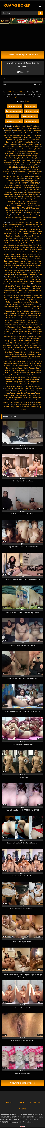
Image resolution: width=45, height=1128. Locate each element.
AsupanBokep (31, 128)
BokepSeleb (26, 158)
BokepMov (27, 156)
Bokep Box (35, 133)
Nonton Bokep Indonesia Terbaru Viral (17, 306)
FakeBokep (8, 174)
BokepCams (35, 140)
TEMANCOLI (8, 210)
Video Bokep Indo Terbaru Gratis (15, 397)
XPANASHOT (34, 217)
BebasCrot (27, 130)
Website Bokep (35, 215)
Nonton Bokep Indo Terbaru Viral (15, 290)
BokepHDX (15, 144)
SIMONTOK (16, 208)
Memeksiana (35, 187)
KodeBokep (26, 185)
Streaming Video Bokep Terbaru (23, 391)
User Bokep (29, 210)
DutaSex (30, 171)
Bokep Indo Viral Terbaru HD (23, 236)
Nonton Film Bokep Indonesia (15, 322)
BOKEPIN (19, 146)
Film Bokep (14, 252)
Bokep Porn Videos (24, 243)
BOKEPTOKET (35, 162)
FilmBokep (16, 174)
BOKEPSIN (8, 160)
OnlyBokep (36, 192)
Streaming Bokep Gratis (31, 372)
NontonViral (17, 192)
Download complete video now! (23, 54)
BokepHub (23, 144)
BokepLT (9, 156)
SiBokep (8, 208)
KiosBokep (8, 185)
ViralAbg (7, 215)
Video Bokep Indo (34, 395)
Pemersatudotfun (34, 194)
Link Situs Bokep (31, 277)
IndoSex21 (27, 176)
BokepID (38, 144)
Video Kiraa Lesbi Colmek (17, 92)
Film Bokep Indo (25, 252)
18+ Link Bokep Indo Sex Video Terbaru (24, 222)
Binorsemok (18, 133)
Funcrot (24, 174)
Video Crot (9, 212)
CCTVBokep (9, 169)
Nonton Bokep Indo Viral (18, 295)
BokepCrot (9, 142)
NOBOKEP (34, 190)
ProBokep (17, 199)
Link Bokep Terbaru (21, 275)
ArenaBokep (35, 126)
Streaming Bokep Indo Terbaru (30, 375)
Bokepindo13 (25, 149)
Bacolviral (8, 130)
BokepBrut (25, 140)
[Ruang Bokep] (18, 5)
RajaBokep (11, 201)
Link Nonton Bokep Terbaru (14, 277)
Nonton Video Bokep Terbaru (29, 341)
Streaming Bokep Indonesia (15, 382)
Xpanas (25, 217)
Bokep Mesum (32, 121)
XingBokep (18, 217)
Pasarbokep (8, 194)
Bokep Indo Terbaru (29, 231)
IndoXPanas (36, 176)
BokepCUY (18, 142)
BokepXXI (19, 167)
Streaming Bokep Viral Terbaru (13, 386)
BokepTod (25, 162)
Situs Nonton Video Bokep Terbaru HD (16, 361)
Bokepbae (27, 137)
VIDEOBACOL (19, 212)
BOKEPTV (17, 165)
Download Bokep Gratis (11, 247)
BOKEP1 (30, 135)
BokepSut (36, 160)
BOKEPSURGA (27, 160)
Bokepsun (16, 160)
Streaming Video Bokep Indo (14, 388)
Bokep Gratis (35, 229)
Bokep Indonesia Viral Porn (19, 240)
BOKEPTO (16, 162)
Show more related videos (22, 1083)
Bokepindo (15, 149)
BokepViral (26, 165)
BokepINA (27, 146)
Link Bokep (32, 270)
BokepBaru (36, 137)
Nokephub (8, 192)
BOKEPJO (18, 153)
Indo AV (31, 174)
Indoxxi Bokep (9, 178)
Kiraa (26, 101)
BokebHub (27, 133)
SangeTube (32, 203)
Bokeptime (8, 162)
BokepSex (35, 158)
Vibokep (37, 210)
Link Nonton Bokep (35, 275)
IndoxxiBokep (20, 178)
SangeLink (22, 203)
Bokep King (21, 135)
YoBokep (22, 219)
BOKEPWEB (10, 167)
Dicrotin (6, 171)
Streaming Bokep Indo (11, 375)
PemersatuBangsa (20, 194)
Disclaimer (8, 1102)
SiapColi (37, 206)
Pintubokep (9, 196)
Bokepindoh (22, 151)
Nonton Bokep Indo (16, 281)
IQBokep (37, 178)
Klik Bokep (17, 185)
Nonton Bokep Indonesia (22, 297)
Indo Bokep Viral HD (19, 254)
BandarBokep (17, 130)
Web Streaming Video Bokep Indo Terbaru (26, 404)
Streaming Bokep (15, 97)
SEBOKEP (20, 206)
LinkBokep (18, 187)
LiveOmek (26, 187)
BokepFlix (34, 142)
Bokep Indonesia (30, 116)
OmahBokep (26, 192)
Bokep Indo (31, 106)
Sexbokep (29, 206)
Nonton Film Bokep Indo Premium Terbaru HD (24, 320)
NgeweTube (18, 190)
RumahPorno (13, 203)
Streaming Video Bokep (34, 386)
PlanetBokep (18, 196)
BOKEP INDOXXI (10, 135)
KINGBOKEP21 (33, 183)
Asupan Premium (19, 128)
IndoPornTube (17, 176)
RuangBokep (20, 201)
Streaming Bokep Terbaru (29, 384)
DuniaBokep (21, 171)
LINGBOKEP (8, 187)
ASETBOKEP (7, 128)
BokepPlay (9, 158)
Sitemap (22, 1109)
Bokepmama (17, 156)
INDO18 (37, 174)
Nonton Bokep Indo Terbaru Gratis (28, 288)
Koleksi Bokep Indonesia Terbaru (22, 256)
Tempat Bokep (19, 210)
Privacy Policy (35, 1102)
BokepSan (17, 158)
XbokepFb (9, 217)
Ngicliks (26, 190)
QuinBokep (35, 199)
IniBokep (29, 178)
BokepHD (6, 144)
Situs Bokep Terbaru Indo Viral (30, 350)
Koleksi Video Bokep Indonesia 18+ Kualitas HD (24, 265)
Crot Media (25, 169)
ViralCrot (14, 215)
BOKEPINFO (9, 153)
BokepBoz (17, 140)
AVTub (39, 128)
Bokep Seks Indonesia (15, 245)
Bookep (27, 167)
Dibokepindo (35, 169)
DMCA (21, 1102)
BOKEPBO (8, 140)
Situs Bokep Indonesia (34, 347)
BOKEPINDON (32, 151)
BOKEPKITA (27, 153)
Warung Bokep (23, 215)
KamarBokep (19, 181)
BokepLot (36, 153)
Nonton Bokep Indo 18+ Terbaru (20, 284)
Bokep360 (7, 137)
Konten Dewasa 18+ (20, 270)
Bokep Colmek (16, 106)
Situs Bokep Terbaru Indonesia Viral (17, 352)
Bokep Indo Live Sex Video (12, 231)
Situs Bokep (33, 345)
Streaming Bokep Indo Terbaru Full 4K (18, 377)
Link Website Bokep (23, 279)
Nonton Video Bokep (19, 329)
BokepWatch (35, 165)
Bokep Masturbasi (15, 111)
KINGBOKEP (22, 183)
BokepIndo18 (35, 149)
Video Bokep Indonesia (23, 400)
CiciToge (18, 169)
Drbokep (13, 171)
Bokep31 (37, 135)
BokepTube (8, 165)
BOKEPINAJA (36, 146)
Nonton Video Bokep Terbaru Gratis (17, 343)
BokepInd (7, 149)
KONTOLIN (35, 185)
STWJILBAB (25, 208)
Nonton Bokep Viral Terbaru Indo (22, 311)
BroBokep (34, 167)
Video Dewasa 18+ (16, 402)
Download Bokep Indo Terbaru (31, 247)
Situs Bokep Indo (19, 347)
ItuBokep (11, 181)
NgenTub (9, 190)
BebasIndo (36, 130)
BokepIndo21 (11, 151)
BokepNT (35, 156)
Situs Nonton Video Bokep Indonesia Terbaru (25, 359)
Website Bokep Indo (22, 407)
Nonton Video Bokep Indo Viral (20, 334)
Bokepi (31, 144)
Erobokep (37, 171)
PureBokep (26, 199)
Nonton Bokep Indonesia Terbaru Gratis (26, 304)
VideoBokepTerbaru (32, 212)
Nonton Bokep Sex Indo (23, 309)
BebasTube (9, 133)
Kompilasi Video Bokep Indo (14, 268)
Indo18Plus (7, 176)
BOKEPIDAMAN (8, 146)
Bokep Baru (25, 229)
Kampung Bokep (31, 181)
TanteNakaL (35, 208)
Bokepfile (27, 142)
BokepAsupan (17, 137)
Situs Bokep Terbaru (11, 350)
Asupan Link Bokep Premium (20, 227)
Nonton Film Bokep (24, 315)
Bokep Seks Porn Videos (32, 245)
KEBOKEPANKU (11, 183)
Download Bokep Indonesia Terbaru (16, 249)
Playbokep (28, 196)
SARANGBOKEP (10, 206)
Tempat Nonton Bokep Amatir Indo (22, 393)
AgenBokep (17, 126)
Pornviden (9, 199)
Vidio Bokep (28, 402)
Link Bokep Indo (19, 272)
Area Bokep (26, 126)
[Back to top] (38, 1121)
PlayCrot (36, 196)
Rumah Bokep (32, 201)
